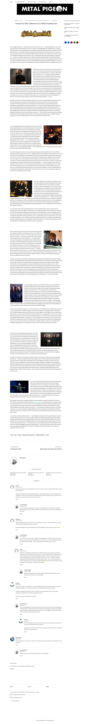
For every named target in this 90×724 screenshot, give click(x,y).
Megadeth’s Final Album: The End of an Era (71, 32)
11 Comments (54, 20)
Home (11, 1)
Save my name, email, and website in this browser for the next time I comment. (25, 692)
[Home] (45, 14)
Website (47, 686)
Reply (17, 499)
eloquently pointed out (37, 402)
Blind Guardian (31, 20)
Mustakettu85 (18, 637)
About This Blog (42, 1)
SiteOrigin (52, 720)
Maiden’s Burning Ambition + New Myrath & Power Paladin (72, 24)
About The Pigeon (32, 1)
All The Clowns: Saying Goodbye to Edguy (72, 20)
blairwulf (17, 583)
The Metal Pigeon (23, 504)
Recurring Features (20, 1)
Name (11, 686)
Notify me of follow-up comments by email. (17, 694)
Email (29, 686)
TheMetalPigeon (22, 457)
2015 (26, 20)
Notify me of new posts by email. (16, 697)
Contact (51, 1)
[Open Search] (79, 1)
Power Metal (46, 20)
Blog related (39, 20)
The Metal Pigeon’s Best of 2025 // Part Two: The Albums (71, 36)
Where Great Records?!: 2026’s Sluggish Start (71, 28)
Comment (12, 668)
